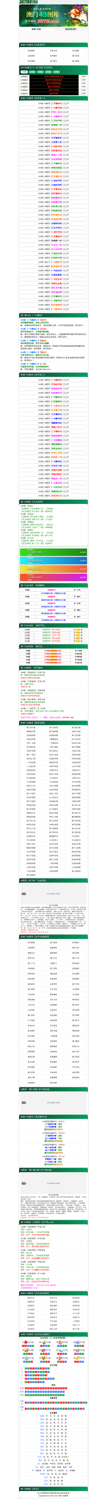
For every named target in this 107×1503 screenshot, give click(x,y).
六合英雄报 (53, 782)
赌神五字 (53, 1313)
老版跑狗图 (53, 735)
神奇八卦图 (53, 817)
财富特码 (30, 1317)
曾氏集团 (31, 1052)
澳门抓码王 (53, 751)
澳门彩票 (31, 1072)
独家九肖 (31, 953)
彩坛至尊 (75, 1036)
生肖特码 (30, 1321)
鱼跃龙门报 (31, 759)
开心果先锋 (31, 840)
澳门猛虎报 (76, 832)
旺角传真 (31, 974)
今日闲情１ (76, 836)
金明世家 (53, 1020)
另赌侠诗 (30, 1302)
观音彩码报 (76, 852)
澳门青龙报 (76, 821)
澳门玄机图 (76, 735)
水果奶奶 (53, 1005)
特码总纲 (76, 1306)
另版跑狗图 (31, 735)
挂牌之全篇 (76, 731)
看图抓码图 (31, 817)
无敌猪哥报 (53, 759)
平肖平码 (75, 1067)
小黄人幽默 (53, 747)
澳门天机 (76, 1329)
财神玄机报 (31, 825)
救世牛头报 (53, 774)
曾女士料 (75, 1052)
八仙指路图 (76, 867)
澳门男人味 (76, 805)
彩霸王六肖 (31, 786)
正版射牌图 (53, 871)
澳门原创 (75, 1057)
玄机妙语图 (31, 739)
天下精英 (31, 1020)
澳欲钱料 (53, 1306)
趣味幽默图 (76, 817)
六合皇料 (31, 994)
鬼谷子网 (31, 1078)
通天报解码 (31, 875)
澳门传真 (75, 56)
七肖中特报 (76, 766)
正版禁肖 (76, 1302)
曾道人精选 (53, 755)
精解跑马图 (31, 731)
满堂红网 (31, 1057)
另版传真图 (76, 755)
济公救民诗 (76, 840)
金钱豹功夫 (31, 836)
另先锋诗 (30, 1329)
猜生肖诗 (53, 1298)
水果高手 (53, 984)
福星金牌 (53, 974)
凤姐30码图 (31, 790)
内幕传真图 (53, 825)
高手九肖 (31, 958)
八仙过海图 (31, 871)
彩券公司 (31, 1026)
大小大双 (76, 1313)
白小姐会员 (53, 797)
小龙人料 (31, 1005)
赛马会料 (53, 1083)
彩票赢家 (53, 1057)
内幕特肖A (76, 770)
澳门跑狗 (75, 61)
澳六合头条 (76, 828)
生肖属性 (75, 51)
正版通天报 (76, 763)
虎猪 (53, 1467)
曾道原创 (75, 1078)
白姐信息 (53, 1052)
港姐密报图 (76, 797)
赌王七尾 (53, 1329)
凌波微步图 (53, 801)
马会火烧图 (53, 786)
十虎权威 (53, 1036)
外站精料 (53, 1067)
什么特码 (30, 1310)
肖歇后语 (76, 1310)
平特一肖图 (31, 743)
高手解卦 (53, 56)
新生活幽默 (76, 747)
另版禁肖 (30, 1306)
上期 (24, 894)
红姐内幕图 (31, 797)
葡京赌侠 (53, 994)
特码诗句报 (76, 743)
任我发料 (53, 1041)
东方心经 (53, 1000)
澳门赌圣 (75, 1041)
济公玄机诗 (76, 739)
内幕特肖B (54, 770)
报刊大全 (75, 948)
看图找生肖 (31, 813)
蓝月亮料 (31, 1036)
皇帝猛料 (75, 968)
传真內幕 (31, 1041)
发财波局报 (31, 805)
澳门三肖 (75, 958)
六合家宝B (54, 778)
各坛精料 (31, 1031)
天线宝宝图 (76, 751)
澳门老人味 (31, 821)
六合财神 (75, 989)
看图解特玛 (53, 836)
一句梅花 (76, 1321)
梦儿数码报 (31, 778)
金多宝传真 (53, 844)
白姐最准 (31, 1083)
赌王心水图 (53, 860)
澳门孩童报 (76, 871)
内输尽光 (53, 1302)
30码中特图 (31, 751)
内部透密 (53, 1325)
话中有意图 (76, 782)
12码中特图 (31, 867)
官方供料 (75, 1015)
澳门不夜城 (31, 856)
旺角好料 (53, 979)
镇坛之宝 (31, 1046)
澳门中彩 (75, 984)
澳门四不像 (31, 728)
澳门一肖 (31, 963)
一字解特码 (53, 743)
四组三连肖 (31, 844)
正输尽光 (76, 1317)
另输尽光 (53, 1317)
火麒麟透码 (53, 739)
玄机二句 (76, 1325)
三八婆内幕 (31, 766)
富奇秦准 (75, 963)
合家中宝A (76, 778)
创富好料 (31, 984)
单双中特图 (53, 867)
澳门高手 (75, 1005)
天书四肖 (30, 1313)
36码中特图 (53, 805)
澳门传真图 (53, 728)
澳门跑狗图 (53, 731)
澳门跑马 (53, 61)
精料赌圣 (53, 1046)
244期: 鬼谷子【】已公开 (53, 262)
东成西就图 (76, 863)
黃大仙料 (31, 1062)
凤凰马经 (75, 1026)
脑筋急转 (53, 1310)
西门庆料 (53, 968)
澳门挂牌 (53, 943)
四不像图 (31, 61)
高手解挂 (75, 943)
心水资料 (31, 1010)
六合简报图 (31, 782)
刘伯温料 (53, 1015)
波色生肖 (30, 1298)
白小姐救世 (53, 809)
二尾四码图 (53, 863)
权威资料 (53, 948)
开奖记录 (53, 51)
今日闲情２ (53, 840)
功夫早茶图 (31, 852)
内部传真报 (31, 774)
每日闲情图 (76, 825)
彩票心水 (75, 1046)
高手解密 (31, 943)
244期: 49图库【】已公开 (53, 103)
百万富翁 (53, 1026)
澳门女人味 (31, 828)
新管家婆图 (76, 856)
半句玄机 (53, 1321)
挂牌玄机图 (76, 809)
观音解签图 (76, 774)
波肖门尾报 (76, 794)
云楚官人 (53, 963)
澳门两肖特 (53, 832)
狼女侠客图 (76, 786)
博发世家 (75, 1031)
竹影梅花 (31, 968)
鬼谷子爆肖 (53, 852)
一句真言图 (31, 763)
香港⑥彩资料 (70, 29)
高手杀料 (75, 953)
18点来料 (75, 1010)
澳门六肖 (53, 958)
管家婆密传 (76, 790)
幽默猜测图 (31, 848)
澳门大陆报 (31, 801)
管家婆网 (53, 1078)
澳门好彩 (31, 1015)
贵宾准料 (31, 979)
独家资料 (53, 953)
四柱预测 (31, 1000)
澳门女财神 (53, 821)
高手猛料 (31, 1067)
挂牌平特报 (53, 766)
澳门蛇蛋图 (31, 809)
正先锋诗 (30, 1325)
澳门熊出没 (76, 813)
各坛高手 (75, 1062)
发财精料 (75, 979)
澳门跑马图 (76, 728)
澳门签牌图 (53, 828)
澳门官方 (75, 1020)
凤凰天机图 (53, 813)
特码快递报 (76, 759)
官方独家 (75, 974)
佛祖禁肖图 (53, 763)
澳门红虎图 (53, 848)
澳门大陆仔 (31, 794)
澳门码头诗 (31, 832)
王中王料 (53, 989)
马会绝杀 (53, 1072)
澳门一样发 (31, 755)
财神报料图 (31, 863)
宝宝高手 (53, 1010)
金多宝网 (75, 1072)
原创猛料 (53, 1062)
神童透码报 (31, 770)
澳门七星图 (76, 848)
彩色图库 (31, 51)
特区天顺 (53, 1031)
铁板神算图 (76, 860)
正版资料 (31, 56)
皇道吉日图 (76, 844)
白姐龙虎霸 (53, 790)
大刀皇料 (75, 994)
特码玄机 (75, 1000)
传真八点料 (53, 794)
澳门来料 (31, 989)
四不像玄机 (31, 747)
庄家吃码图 (76, 801)
